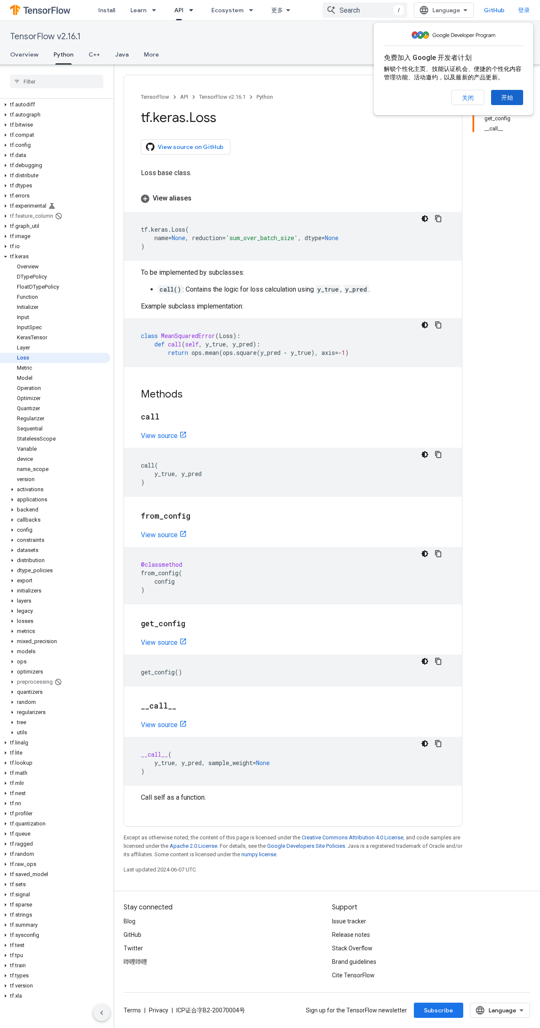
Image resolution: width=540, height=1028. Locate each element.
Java (122, 54)
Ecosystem (227, 10)
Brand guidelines (354, 961)
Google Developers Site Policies (306, 846)
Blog (129, 921)
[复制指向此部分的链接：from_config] (198, 516)
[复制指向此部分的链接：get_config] (193, 624)
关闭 (468, 98)
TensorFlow (155, 97)
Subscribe (438, 1010)
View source (159, 436)
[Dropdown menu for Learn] (156, 10)
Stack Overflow (352, 948)
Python (63, 54)
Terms (132, 1010)
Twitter (133, 948)
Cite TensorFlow (353, 975)
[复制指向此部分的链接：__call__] (184, 706)
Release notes (351, 934)
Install (106, 10)
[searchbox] (56, 81)
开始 (507, 97)
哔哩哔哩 (135, 961)
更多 (277, 10)
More (151, 54)
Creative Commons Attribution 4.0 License (352, 837)
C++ (94, 54)
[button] (55, 105)
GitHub (494, 10)
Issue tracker (349, 921)
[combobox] (365, 10)
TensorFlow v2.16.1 (45, 36)
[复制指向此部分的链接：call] (167, 417)
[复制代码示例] (438, 218)
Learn (138, 10)
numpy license (258, 854)
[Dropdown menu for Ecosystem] (253, 10)
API (179, 10)
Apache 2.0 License (193, 846)
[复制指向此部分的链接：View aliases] (200, 198)
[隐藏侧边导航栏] (101, 1012)
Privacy (158, 1010)
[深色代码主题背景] (425, 218)
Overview (24, 54)
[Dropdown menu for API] (194, 10)
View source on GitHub (191, 147)
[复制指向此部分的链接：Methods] (191, 395)
